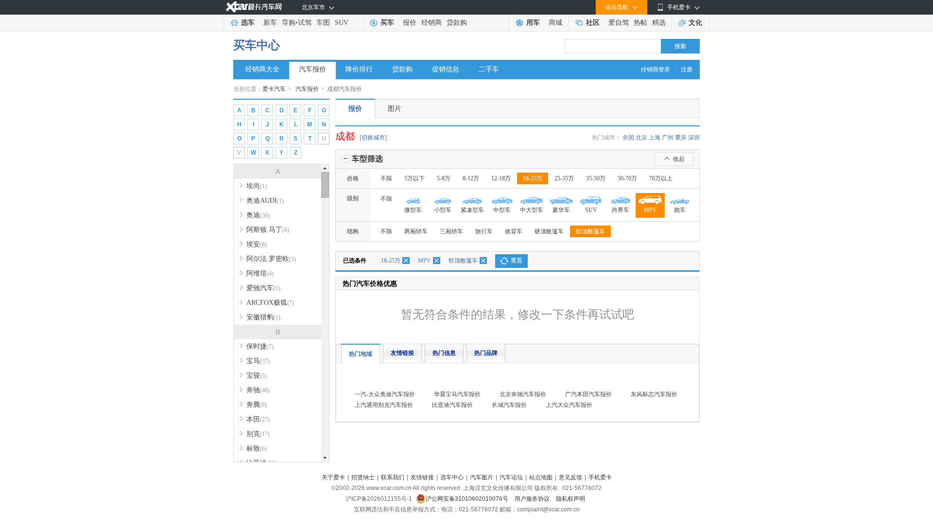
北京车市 (313, 7)
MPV (424, 260)
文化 (695, 22)
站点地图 (541, 477)
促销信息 (445, 69)
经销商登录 (655, 69)
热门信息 (444, 353)
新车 (270, 22)
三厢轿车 (451, 231)
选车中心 (452, 477)
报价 (409, 22)
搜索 (680, 46)
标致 (256, 448)
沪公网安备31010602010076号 (468, 498)
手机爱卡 (600, 477)
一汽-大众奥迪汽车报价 (385, 394)
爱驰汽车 (263, 288)
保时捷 (260, 346)
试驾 (304, 22)
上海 (654, 137)
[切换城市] (373, 137)
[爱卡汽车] (254, 7)
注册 (686, 69)
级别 (353, 198)
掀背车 (513, 231)
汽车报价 (312, 69)
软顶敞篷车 (590, 231)
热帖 (640, 22)
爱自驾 (618, 22)
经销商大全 (262, 69)
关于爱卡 (333, 477)
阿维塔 (260, 273)
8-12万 (471, 178)
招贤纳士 (363, 477)
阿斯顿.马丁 (267, 229)
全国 (628, 137)
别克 (258, 434)
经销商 (431, 22)
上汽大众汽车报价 (569, 405)
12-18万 (501, 178)
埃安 (256, 244)
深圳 (694, 137)
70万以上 (661, 178)
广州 (668, 137)
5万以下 (414, 178)
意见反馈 (570, 477)
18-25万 (532, 178)
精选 (659, 22)
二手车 (489, 69)
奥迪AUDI (265, 200)
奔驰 (258, 390)
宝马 (258, 361)
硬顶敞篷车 (549, 231)
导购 (288, 22)
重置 (516, 260)
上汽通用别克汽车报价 (384, 405)
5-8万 (443, 178)
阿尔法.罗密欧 (271, 258)
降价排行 (359, 69)
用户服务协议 (533, 498)
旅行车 (484, 231)
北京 (641, 137)
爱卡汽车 (274, 89)
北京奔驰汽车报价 (523, 394)
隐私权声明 (570, 498)
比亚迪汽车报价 (452, 405)
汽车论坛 (511, 477)
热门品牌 (486, 353)
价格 (353, 178)
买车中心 (256, 45)
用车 (533, 22)
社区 (593, 22)
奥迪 (258, 215)
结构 (353, 231)
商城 (555, 22)
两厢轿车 (416, 231)
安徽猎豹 (263, 317)
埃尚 (256, 186)
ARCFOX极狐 (270, 302)
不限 (386, 178)
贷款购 (457, 22)
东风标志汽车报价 (654, 394)
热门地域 (360, 353)
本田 (258, 419)
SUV (341, 22)
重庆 (681, 137)
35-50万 (595, 178)
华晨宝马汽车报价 (457, 394)
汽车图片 (481, 477)
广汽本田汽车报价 (588, 394)
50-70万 (627, 178)
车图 (323, 22)
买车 (387, 22)
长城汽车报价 (509, 405)
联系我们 (392, 477)
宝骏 (256, 375)
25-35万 (564, 178)
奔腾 (256, 404)
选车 (248, 22)
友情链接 (402, 353)
